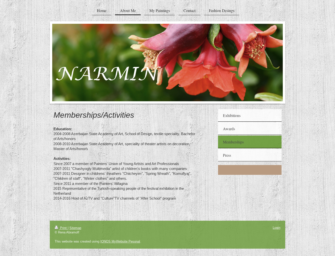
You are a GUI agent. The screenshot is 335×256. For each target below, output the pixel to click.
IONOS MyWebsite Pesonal (120, 241)
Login (276, 228)
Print (63, 228)
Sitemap (75, 228)
